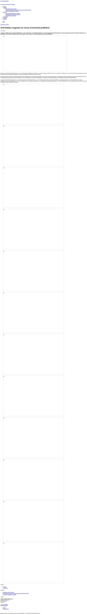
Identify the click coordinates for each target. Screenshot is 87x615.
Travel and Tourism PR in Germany (8, 4)
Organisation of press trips (11, 15)
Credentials (5, 16)
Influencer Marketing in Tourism (12, 11)
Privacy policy (6, 608)
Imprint (4, 607)
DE (3, 21)
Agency (4, 6)
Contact (4, 19)
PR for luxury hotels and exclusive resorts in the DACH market (18, 10)
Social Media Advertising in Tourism (13, 14)
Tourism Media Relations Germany (13, 13)
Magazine (5, 18)
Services (4, 12)
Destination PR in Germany (11, 8)
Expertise (5, 7)
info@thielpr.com (4, 605)
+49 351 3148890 (4, 604)
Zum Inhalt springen (5, 1)
